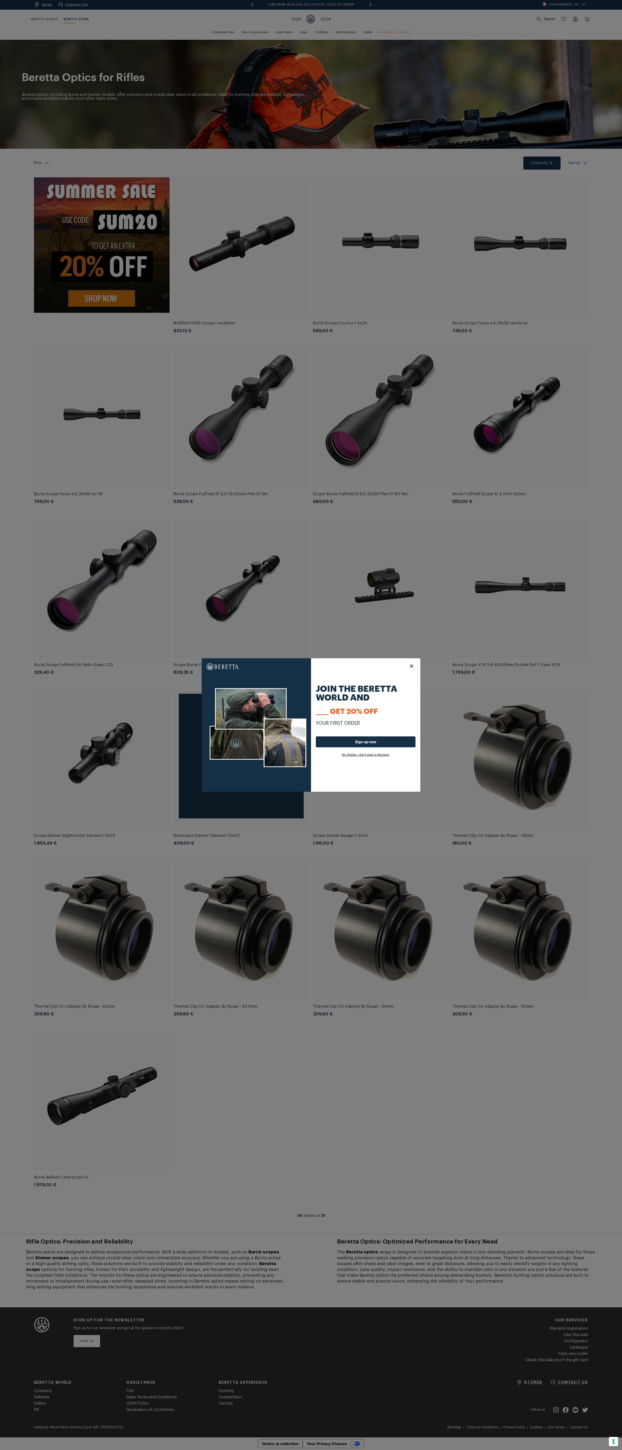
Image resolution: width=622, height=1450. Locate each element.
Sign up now (365, 742)
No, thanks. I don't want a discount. (365, 754)
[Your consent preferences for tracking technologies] (613, 1441)
